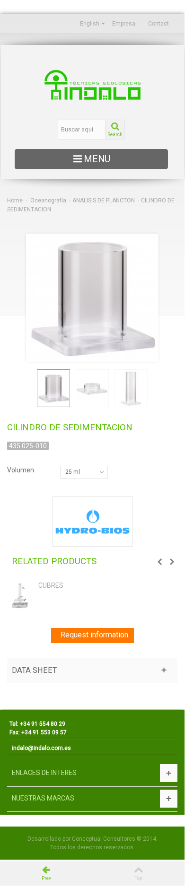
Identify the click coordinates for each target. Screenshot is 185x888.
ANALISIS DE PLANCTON (103, 200)
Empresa (123, 23)
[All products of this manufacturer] (92, 521)
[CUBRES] (20, 596)
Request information (94, 634)
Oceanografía (48, 200)
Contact (158, 23)
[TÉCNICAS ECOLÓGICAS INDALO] (92, 84)
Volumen (21, 470)
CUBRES (50, 585)
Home (15, 200)
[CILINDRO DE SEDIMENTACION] (53, 388)
